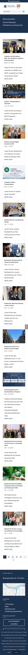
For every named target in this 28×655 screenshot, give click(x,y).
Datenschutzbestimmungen (10, 649)
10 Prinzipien (9, 604)
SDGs (6, 606)
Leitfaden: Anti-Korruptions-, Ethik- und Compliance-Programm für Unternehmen (13, 58)
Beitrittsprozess (10, 609)
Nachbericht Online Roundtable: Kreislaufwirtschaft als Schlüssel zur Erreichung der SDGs (13, 486)
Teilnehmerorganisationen (13, 611)
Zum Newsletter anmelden (14, 622)
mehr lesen (8, 79)
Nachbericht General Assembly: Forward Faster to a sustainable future (13, 443)
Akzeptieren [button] (16, 652)
